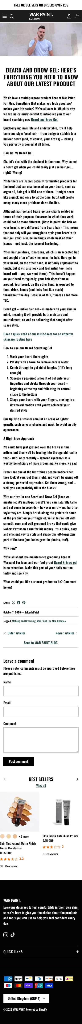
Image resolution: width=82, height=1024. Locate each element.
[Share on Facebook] (18, 602)
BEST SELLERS (41, 779)
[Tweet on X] (13, 602)
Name (7, 682)
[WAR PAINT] (41, 16)
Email (7, 702)
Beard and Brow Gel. (44, 119)
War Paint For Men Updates (51, 621)
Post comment (18, 761)
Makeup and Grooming (24, 621)
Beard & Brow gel (65, 562)
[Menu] (4, 16)
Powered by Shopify (36, 1009)
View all (41, 785)
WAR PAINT (19, 1009)
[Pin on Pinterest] (23, 602)
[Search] (14, 16)
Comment (9, 723)
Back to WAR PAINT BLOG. (41, 642)
